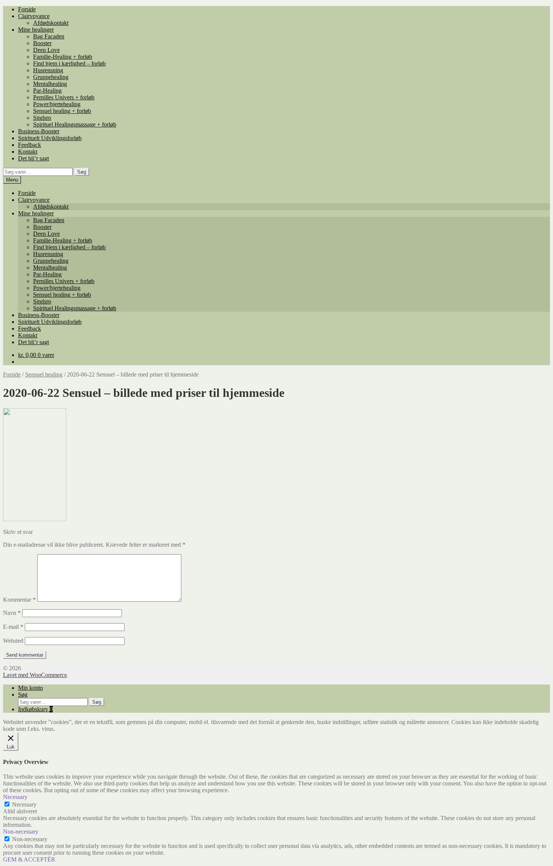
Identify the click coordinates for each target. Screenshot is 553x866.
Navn (12, 613)
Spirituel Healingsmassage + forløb (74, 124)
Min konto (30, 688)
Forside (27, 9)
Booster (42, 43)
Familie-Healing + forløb (62, 56)
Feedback (29, 145)
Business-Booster (38, 131)
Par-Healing (47, 90)
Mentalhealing (50, 84)
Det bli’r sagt (33, 158)
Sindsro (42, 117)
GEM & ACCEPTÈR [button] (29, 859)
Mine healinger (36, 29)
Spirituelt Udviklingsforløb (50, 138)
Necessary (24, 804)
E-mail (13, 627)
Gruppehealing (50, 77)
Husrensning (48, 70)
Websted (13, 640)
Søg (81, 172)
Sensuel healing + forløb (62, 111)
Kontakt (27, 151)
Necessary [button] (15, 797)
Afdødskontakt (50, 23)
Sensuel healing (43, 374)
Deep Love (46, 50)
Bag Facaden (48, 36)
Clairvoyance (34, 16)
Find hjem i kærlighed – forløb (69, 63)
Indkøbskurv (35, 709)
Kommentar (19, 599)
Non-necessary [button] (20, 831)
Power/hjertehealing (57, 104)
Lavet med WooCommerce (35, 675)
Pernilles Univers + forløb (63, 97)
